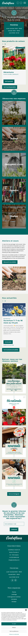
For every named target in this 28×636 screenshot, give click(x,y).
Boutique (14, 601)
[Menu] (24, 3)
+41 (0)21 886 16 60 (14, 557)
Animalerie (14, 599)
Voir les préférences (14, 631)
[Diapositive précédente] (2, 44)
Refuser (14, 627)
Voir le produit (9, 81)
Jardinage (14, 594)
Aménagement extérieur (14, 597)
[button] (26, 610)
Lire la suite (8, 342)
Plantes (14, 592)
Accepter (14, 623)
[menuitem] (24, 3)
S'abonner (14, 529)
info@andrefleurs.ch (14, 560)
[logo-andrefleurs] (8, 3)
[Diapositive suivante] (5, 44)
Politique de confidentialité (14, 634)
